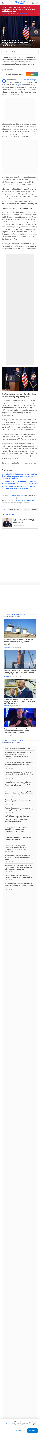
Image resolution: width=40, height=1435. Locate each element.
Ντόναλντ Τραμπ (29, 80)
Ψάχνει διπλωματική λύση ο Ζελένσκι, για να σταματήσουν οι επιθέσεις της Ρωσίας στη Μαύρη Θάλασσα (18, 783)
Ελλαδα (4, 13)
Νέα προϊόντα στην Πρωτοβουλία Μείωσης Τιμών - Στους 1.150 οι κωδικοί (18, 876)
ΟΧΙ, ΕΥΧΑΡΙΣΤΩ (20, 1430)
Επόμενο (38, 13)
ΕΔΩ (3, 465)
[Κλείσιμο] (38, 7)
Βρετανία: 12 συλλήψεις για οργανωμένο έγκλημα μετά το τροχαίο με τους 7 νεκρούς (19, 764)
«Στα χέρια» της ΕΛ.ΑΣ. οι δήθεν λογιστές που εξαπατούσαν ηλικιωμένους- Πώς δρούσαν (16, 829)
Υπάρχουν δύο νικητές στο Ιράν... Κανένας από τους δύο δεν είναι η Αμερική (19, 487)
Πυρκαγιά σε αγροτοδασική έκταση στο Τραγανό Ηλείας (19, 801)
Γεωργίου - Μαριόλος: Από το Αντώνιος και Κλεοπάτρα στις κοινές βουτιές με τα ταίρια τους (19, 774)
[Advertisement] (20, 599)
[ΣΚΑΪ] (20, 2)
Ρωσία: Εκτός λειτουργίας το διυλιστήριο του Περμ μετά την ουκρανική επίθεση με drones (15, 847)
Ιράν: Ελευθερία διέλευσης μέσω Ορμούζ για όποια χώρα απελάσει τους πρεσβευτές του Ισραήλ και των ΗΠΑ (19, 476)
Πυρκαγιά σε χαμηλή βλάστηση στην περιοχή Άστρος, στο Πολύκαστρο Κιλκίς (19, 809)
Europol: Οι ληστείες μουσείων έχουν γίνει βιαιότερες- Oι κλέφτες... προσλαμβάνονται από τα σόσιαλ (18, 754)
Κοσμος (6, 676)
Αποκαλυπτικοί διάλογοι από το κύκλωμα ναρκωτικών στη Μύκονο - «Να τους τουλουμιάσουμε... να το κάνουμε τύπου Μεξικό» (18, 642)
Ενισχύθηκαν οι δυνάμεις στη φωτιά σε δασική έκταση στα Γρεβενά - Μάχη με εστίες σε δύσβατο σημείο (18, 9)
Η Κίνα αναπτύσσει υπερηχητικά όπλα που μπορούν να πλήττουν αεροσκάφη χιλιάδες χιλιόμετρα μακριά (18, 867)
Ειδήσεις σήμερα (19, 495)
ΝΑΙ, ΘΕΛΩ (32, 1430)
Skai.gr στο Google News (26, 500)
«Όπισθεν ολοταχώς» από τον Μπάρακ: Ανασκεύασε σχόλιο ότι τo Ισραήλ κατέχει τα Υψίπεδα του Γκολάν (19, 701)
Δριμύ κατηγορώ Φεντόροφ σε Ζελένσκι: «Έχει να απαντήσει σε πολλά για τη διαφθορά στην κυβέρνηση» (18, 730)
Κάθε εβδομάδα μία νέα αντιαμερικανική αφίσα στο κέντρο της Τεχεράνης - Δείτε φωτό (19, 885)
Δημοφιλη (14, 748)
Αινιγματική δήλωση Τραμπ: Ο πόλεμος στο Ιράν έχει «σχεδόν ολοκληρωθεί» (24, 521)
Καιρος (33, 2)
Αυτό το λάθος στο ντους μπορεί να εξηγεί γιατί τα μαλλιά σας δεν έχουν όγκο (17, 857)
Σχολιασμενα (24, 748)
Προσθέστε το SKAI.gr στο (20, 74)
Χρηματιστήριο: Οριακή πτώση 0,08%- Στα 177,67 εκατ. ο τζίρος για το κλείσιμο (19, 793)
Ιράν (19, 85)
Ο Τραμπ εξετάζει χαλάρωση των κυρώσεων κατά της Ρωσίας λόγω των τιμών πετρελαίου (20, 482)
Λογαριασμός (37, 2)
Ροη (6, 748)
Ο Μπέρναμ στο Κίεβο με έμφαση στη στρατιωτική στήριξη (18, 838)
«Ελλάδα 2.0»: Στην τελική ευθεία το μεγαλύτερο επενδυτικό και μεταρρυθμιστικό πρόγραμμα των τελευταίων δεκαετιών (18, 818)
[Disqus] (20, 556)
